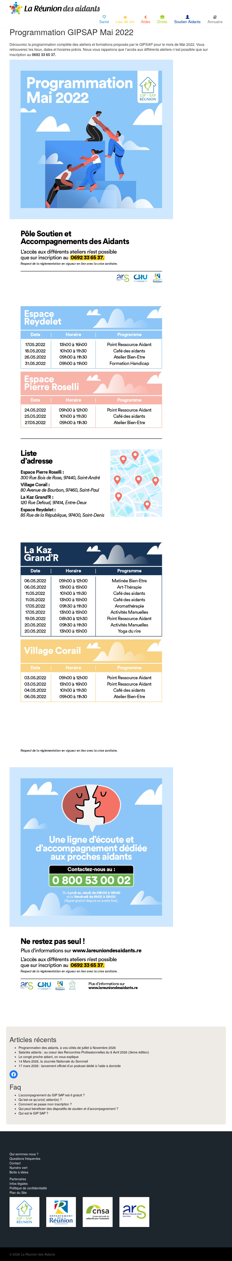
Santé (104, 21)
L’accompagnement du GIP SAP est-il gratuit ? (52, 1095)
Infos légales (19, 1183)
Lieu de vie (125, 21)
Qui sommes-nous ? (24, 1154)
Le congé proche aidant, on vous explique (49, 1056)
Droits (162, 21)
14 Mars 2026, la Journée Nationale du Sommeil (53, 1061)
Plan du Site (18, 1192)
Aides (145, 21)
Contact (15, 1163)
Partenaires (18, 1179)
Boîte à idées (19, 1172)
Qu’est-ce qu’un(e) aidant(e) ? (40, 1099)
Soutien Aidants (187, 21)
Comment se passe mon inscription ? (45, 1104)
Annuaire (215, 21)
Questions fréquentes (25, 1158)
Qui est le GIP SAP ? (33, 1113)
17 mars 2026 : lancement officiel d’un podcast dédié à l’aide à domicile (70, 1065)
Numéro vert (18, 1167)
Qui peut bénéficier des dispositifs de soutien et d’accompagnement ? (68, 1108)
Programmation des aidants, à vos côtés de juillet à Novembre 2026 (67, 1047)
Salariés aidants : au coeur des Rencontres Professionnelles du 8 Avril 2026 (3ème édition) (84, 1052)
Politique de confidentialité (28, 1188)
